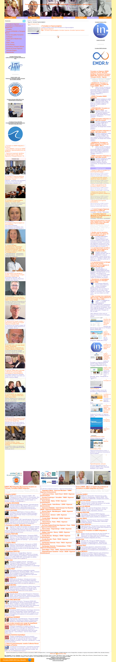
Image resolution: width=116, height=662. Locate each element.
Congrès (22, 17)
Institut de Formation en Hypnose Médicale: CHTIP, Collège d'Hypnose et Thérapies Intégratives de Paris (99, 363)
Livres (92, 17)
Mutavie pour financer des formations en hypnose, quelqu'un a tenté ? (100, 193)
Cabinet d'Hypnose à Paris (97, 438)
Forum (105, 17)
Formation (93, 212)
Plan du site (52, 653)
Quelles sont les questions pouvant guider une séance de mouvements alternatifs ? (99, 234)
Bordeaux (18, 655)
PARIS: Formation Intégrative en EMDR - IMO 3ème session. (101, 156)
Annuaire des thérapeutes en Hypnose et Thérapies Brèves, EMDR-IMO (100, 328)
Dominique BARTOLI (13, 551)
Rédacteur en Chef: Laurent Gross (58, 657)
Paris (6, 655)
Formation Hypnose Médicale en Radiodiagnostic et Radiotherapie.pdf (101, 215)
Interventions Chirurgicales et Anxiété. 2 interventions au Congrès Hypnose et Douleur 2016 (14, 275)
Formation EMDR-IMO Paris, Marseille (14, 660)
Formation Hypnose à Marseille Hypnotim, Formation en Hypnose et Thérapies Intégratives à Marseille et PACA (15, 122)
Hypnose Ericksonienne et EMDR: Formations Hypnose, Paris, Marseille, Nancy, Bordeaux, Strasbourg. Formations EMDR (99, 174)
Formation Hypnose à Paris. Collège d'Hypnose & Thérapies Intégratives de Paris (15, 57)
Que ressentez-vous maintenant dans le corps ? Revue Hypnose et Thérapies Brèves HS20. (101, 297)
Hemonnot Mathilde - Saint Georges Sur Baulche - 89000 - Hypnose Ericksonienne (57, 508)
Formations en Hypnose (107, 420)
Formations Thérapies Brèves (15, 46)
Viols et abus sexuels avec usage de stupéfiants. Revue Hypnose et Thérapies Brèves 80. (21, 623)
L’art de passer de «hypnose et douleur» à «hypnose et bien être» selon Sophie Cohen (14, 396)
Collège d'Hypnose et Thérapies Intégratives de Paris (107, 356)
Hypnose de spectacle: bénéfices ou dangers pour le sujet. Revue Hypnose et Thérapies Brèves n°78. (14, 155)
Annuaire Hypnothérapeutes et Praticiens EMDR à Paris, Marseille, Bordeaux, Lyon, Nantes (99, 467)
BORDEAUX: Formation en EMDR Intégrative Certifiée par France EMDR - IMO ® (100, 84)
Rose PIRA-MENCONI (13, 599)
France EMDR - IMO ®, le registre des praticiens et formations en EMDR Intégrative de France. (92, 487)
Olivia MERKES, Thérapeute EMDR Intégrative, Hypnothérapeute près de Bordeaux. (15, 150)
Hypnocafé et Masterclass (14, 38)
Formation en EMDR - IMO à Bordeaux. (18, 525)
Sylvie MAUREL (11, 585)
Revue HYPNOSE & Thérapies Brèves (57, 18)
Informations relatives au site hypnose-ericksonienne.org (58, 658)
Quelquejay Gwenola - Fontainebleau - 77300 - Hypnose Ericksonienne (56, 546)
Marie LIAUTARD (11, 510)
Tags (65, 653)
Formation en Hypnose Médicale (107, 396)
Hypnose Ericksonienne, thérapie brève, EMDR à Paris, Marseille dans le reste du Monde (100, 222)
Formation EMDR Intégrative (101, 48)
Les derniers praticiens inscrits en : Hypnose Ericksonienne (56, 488)
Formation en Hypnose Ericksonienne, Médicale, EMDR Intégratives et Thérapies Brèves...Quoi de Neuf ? (58, 4)
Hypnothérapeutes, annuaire (98, 464)
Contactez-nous (15, 158)
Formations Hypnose (12, 24)
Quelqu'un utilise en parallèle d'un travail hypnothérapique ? (100, 171)
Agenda (69, 17)
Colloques (9, 36)
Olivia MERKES (11, 577)
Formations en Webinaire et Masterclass (14, 26)
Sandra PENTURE (12, 534)
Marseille (9, 655)
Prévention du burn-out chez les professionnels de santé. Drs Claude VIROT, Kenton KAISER (15, 299)
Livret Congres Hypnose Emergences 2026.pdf (100, 209)
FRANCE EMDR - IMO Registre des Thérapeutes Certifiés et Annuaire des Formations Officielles (15, 78)
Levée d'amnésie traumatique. (15, 635)
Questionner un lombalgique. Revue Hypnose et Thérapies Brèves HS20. (100, 280)
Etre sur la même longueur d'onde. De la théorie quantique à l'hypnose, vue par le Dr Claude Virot (15, 419)
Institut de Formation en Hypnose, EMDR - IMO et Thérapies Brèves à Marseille (99, 415)
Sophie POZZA (11, 608)
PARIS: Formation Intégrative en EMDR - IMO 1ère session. (101, 119)
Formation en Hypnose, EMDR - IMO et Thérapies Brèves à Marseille (107, 409)
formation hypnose (64, 30)
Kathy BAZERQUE (12, 592)
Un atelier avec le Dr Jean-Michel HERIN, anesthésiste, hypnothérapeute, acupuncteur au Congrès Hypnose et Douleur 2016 (14, 347)
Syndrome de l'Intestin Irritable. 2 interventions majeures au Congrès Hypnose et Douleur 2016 (14, 322)
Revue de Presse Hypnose (14, 48)
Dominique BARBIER (13, 617)
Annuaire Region (11, 50)
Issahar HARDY (11, 494)
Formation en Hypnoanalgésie (52, 26)
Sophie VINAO (10, 542)
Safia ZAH (9, 560)
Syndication (60, 653)
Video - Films (10, 42)
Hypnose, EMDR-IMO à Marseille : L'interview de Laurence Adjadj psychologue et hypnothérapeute (15, 372)
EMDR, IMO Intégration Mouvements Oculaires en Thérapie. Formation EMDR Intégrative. (20, 487)
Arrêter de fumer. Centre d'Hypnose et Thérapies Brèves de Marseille (14, 443)
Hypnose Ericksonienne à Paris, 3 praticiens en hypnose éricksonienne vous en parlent (100, 452)
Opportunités (10, 52)
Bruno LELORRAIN (12, 518)
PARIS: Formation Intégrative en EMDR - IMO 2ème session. (101, 131)
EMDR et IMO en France (107, 368)
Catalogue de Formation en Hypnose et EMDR (107, 346)
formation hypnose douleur (77, 30)
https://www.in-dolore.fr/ (47, 29)
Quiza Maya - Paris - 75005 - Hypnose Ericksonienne (58, 549)
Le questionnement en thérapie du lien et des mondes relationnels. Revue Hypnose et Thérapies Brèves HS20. (100, 264)
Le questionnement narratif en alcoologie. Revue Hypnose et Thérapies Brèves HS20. (100, 249)
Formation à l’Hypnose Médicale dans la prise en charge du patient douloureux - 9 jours (14, 178)
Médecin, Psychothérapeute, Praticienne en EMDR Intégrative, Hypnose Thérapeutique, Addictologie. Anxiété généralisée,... (94, 521)
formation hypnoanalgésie (52, 30)
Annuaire (81, 17)
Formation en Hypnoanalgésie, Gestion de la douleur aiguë (14, 201)
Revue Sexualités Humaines (14, 35)
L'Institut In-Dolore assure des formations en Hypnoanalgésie (98, 390)
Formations (34, 17)
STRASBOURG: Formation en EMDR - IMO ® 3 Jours (100, 108)
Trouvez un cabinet (66, 656)
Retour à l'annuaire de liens (33, 24)
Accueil (10, 17)
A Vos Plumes (10, 44)
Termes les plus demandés (58, 660)
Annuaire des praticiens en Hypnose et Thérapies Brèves (107, 322)
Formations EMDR (45, 17)
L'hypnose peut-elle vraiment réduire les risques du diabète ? (99, 178)
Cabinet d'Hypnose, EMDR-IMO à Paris (107, 334)
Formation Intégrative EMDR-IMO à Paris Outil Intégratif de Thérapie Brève (15, 100)
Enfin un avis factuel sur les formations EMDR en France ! (99, 185)
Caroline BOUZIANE (12, 503)
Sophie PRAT (10, 569)
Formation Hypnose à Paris (100, 22)
